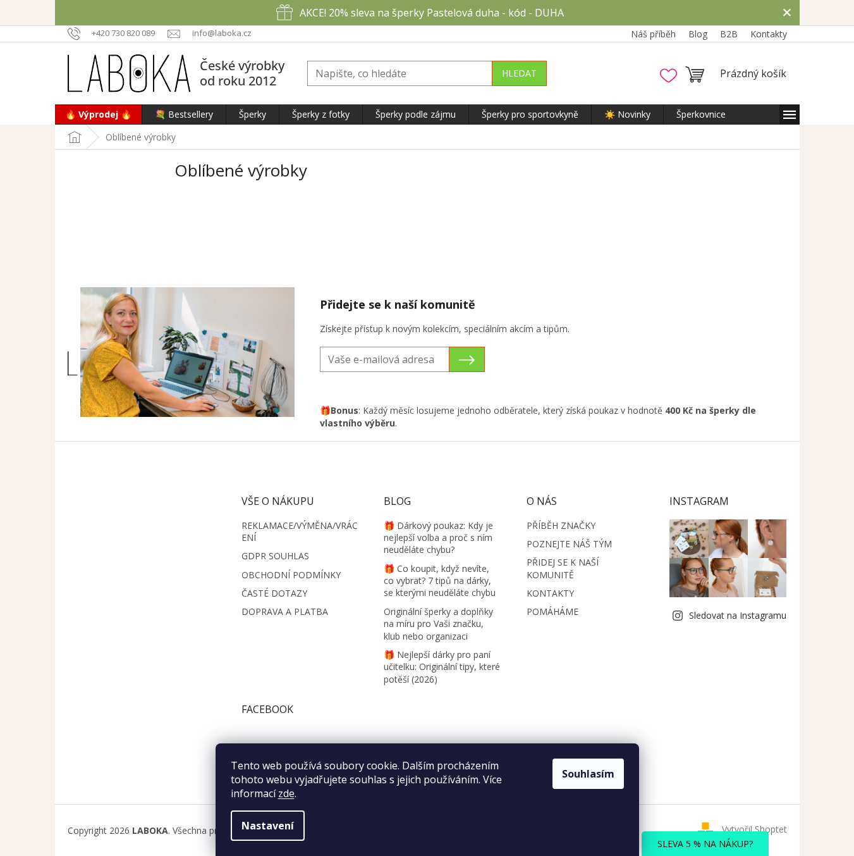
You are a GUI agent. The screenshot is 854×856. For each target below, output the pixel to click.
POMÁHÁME (552, 611)
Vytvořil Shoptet (754, 829)
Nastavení (267, 826)
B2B (729, 34)
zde (286, 793)
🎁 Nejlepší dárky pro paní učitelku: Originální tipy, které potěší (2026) (442, 666)
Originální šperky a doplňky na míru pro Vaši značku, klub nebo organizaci (438, 623)
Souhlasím (588, 774)
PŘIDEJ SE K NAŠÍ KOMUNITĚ (563, 568)
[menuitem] (98, 114)
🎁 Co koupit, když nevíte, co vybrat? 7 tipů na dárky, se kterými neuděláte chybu (440, 580)
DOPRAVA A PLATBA (284, 611)
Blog (697, 34)
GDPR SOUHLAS (275, 556)
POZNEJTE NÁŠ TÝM (569, 544)
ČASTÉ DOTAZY (274, 593)
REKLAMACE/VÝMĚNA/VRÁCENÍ (299, 531)
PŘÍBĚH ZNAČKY (561, 525)
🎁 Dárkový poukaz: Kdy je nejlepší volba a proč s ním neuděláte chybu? (438, 537)
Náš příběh (653, 34)
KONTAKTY (550, 593)
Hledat (519, 73)
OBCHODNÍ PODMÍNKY (291, 575)
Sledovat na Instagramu (737, 615)
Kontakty (768, 34)
